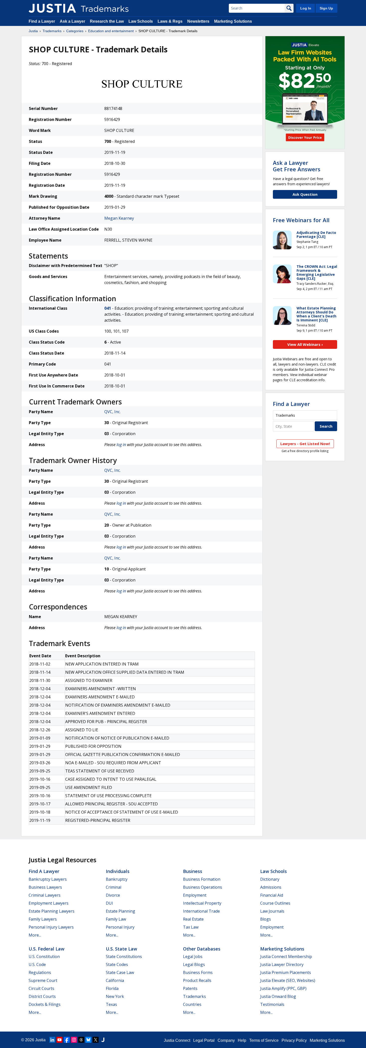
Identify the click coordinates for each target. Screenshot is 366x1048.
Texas (111, 1004)
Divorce (113, 895)
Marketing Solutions (233, 21)
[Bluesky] (88, 1040)
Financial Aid (271, 895)
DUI (109, 903)
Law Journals (272, 911)
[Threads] (81, 1040)
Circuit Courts (41, 988)
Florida (112, 988)
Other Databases (201, 949)
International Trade (201, 911)
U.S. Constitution (44, 956)
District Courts (42, 996)
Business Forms (198, 972)
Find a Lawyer (42, 21)
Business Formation (201, 879)
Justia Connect (177, 1040)
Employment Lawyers (48, 903)
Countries (192, 1004)
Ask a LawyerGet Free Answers (296, 166)
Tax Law (190, 927)
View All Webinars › (305, 344)
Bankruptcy (116, 879)
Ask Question (305, 194)
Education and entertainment (111, 31)
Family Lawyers (43, 919)
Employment (194, 895)
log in (121, 444)
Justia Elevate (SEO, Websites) (287, 980)
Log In (305, 8)
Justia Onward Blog (278, 996)
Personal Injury (120, 927)
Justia (33, 31)
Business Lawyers (45, 887)
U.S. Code (37, 964)
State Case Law (120, 972)
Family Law (116, 919)
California (115, 980)
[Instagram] (74, 1040)
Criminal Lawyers (45, 895)
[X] (96, 1040)
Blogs (265, 919)
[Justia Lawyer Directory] (103, 1040)
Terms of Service (264, 1040)
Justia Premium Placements (285, 972)
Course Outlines (275, 903)
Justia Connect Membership (286, 956)
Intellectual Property (202, 903)
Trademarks (52, 31)
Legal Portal (204, 1040)
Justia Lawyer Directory (282, 964)
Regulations (40, 972)
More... (35, 935)
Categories (74, 31)
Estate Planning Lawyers (51, 911)
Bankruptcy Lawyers (48, 879)
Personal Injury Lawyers (51, 927)
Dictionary (269, 879)
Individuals (117, 871)
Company (226, 1040)
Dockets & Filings (45, 1004)
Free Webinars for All (301, 220)
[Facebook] (67, 1040)
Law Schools (140, 21)
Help (242, 1040)
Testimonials (272, 1004)
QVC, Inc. (112, 411)
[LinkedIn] (52, 1040)
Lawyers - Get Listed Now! (305, 443)
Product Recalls (197, 980)
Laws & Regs (170, 21)
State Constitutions (124, 956)
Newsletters (198, 21)
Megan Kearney (119, 218)
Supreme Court (43, 980)
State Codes (117, 964)
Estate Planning (120, 911)
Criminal (113, 887)
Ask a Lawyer (72, 21)
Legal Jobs (192, 956)
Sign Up (326, 8)
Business (192, 871)
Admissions (270, 887)
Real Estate (193, 919)
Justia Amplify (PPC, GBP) (283, 988)
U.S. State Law (121, 949)
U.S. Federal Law (46, 949)
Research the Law (107, 21)
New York (115, 996)
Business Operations (202, 887)
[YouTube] (59, 1040)
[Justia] (52, 8)
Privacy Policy (294, 1040)
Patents (190, 988)
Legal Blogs (194, 964)
